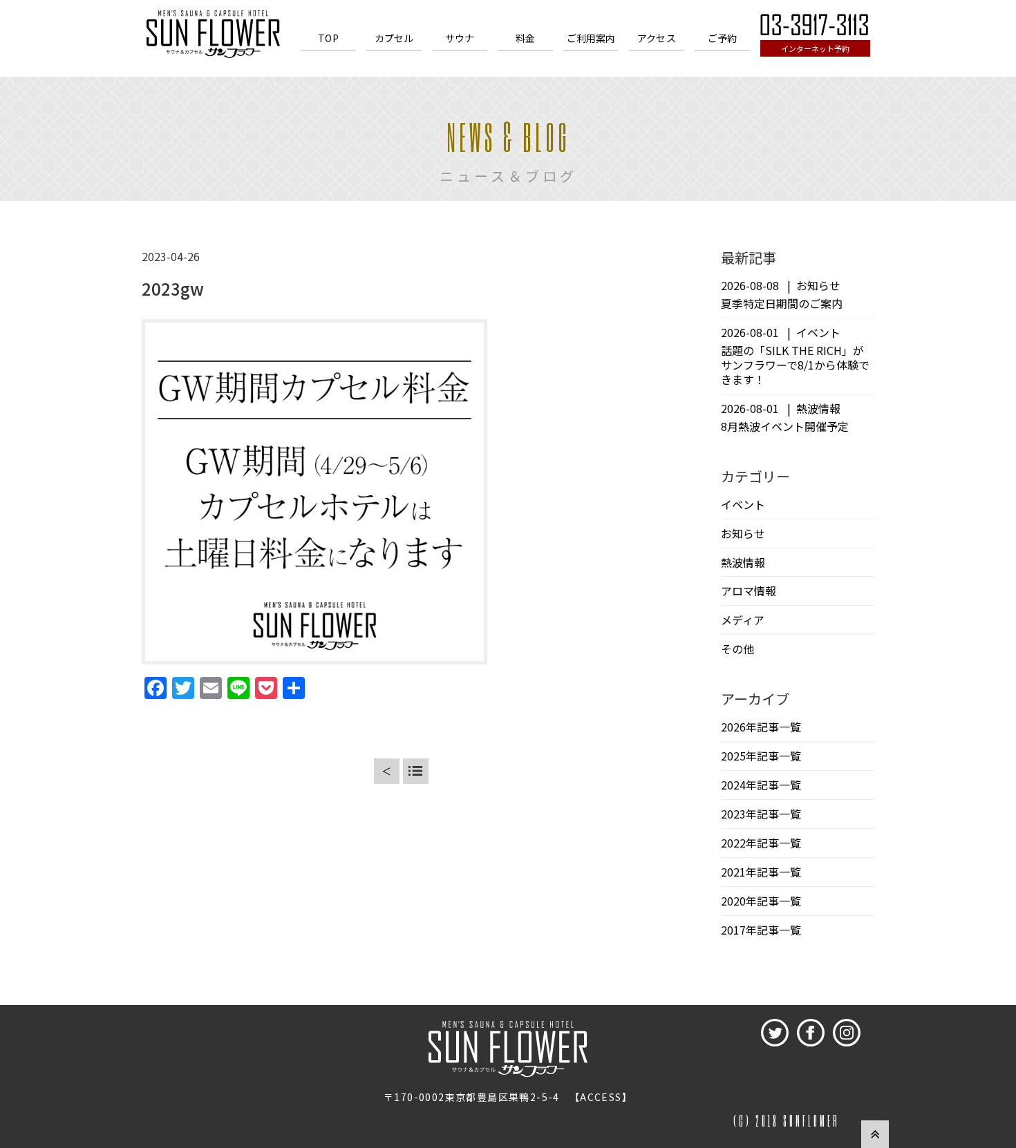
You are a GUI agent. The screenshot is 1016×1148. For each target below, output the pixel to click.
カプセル (394, 38)
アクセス (656, 38)
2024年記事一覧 (761, 784)
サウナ (459, 38)
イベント (743, 504)
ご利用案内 (591, 38)
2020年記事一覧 (761, 900)
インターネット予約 (815, 48)
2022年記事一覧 (761, 842)
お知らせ (743, 533)
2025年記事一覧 (761, 755)
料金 (525, 38)
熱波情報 (743, 562)
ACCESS (600, 1097)
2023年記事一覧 (761, 813)
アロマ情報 (748, 590)
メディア (742, 619)
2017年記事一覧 (761, 929)
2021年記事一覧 (761, 871)
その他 (737, 648)
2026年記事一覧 (761, 726)
